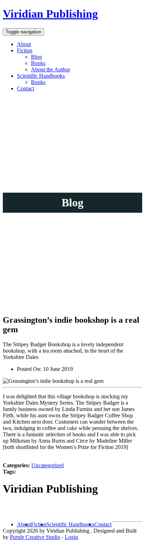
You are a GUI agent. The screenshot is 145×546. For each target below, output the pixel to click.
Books (38, 63)
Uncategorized (47, 465)
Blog (36, 57)
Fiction (38, 524)
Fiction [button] (24, 50)
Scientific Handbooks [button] (41, 76)
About (24, 44)
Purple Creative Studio (35, 537)
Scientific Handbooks (70, 524)
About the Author (50, 69)
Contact (25, 88)
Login (71, 537)
